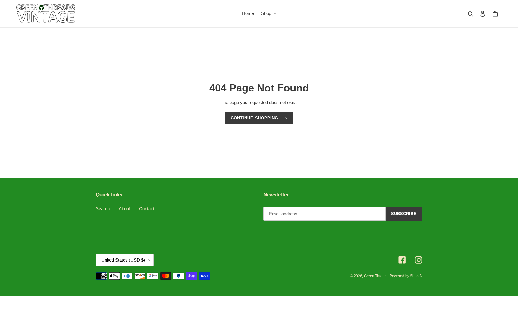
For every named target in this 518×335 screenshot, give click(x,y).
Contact (146, 208)
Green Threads (376, 276)
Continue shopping (254, 118)
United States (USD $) (123, 259)
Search (103, 208)
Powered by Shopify (406, 276)
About (124, 208)
